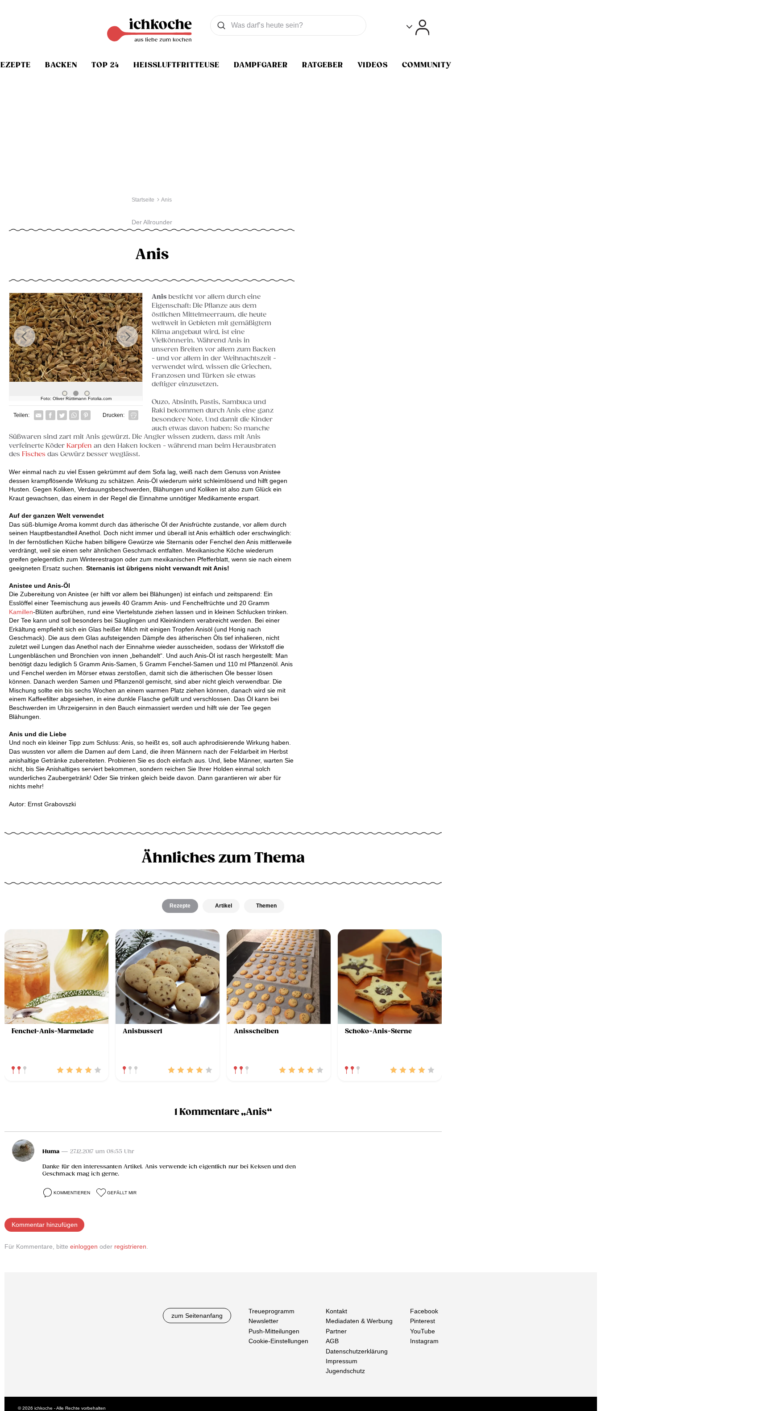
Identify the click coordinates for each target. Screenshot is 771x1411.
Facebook (424, 1311)
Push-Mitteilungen (274, 1331)
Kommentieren (72, 1192)
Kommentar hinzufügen (45, 1224)
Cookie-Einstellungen (278, 1341)
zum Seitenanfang (197, 1315)
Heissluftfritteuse (176, 65)
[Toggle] (418, 27)
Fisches (34, 454)
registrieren (130, 1246)
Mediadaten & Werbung (359, 1321)
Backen (61, 65)
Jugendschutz (345, 1371)
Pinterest (422, 1321)
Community (427, 65)
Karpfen (79, 446)
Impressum (341, 1361)
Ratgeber (322, 65)
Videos (372, 65)
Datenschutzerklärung (357, 1351)
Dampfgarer (261, 65)
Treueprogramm (271, 1311)
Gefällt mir (122, 1192)
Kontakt (336, 1311)
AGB (332, 1341)
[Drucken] (133, 415)
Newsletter (263, 1321)
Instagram (424, 1341)
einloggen (84, 1246)
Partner (336, 1331)
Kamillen (21, 611)
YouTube (422, 1331)
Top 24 (105, 65)
